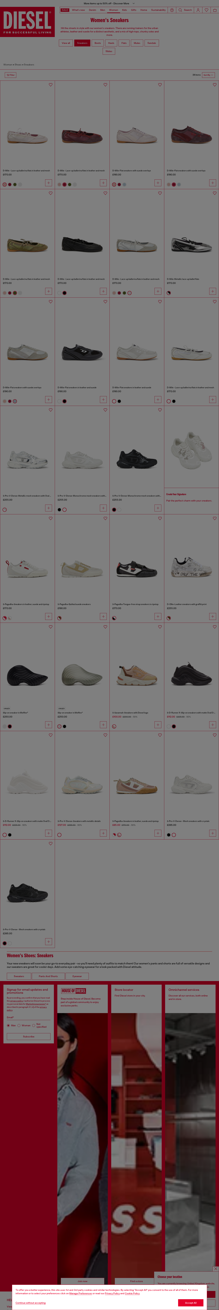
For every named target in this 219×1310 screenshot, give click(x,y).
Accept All (190, 1302)
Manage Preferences (80, 1293)
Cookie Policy (132, 1293)
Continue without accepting (31, 1302)
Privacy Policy (112, 1293)
